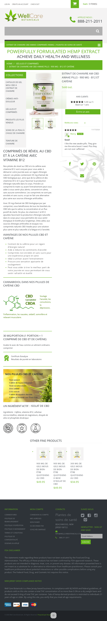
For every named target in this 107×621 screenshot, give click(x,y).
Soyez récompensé (38, 529)
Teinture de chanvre (11, 142)
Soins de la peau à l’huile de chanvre (15, 131)
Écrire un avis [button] (82, 111)
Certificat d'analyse (19, 356)
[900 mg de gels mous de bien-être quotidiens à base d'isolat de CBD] (60, 453)
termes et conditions (14, 533)
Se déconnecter (37, 526)
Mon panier (35, 522)
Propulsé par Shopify (45, 615)
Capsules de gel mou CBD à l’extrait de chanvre (14, 86)
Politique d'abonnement (15, 529)
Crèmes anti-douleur (12, 100)
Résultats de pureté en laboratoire (26, 359)
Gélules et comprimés (27, 63)
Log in (7, 4)
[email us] (82, 175)
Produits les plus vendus (15, 121)
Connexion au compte (39, 515)
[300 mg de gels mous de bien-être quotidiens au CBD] (77, 453)
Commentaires (11, 515)
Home (9, 63)
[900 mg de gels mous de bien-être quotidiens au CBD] (43, 453)
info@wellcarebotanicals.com (68, 534)
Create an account (20, 4)
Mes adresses (35, 518)
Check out (35, 4)
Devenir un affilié (12, 543)
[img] (70, 130)
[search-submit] (99, 31)
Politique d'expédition (14, 525)
